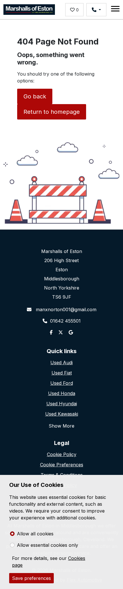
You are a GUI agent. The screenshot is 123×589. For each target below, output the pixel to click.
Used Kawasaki (61, 414)
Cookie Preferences (61, 464)
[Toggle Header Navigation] (115, 9)
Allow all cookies (35, 534)
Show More (61, 426)
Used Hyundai (61, 403)
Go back (34, 96)
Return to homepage (51, 111)
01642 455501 (65, 321)
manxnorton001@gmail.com (65, 309)
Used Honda (61, 393)
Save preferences (31, 578)
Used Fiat (61, 373)
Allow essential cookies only (47, 545)
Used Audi (61, 362)
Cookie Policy (61, 454)
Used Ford (61, 383)
